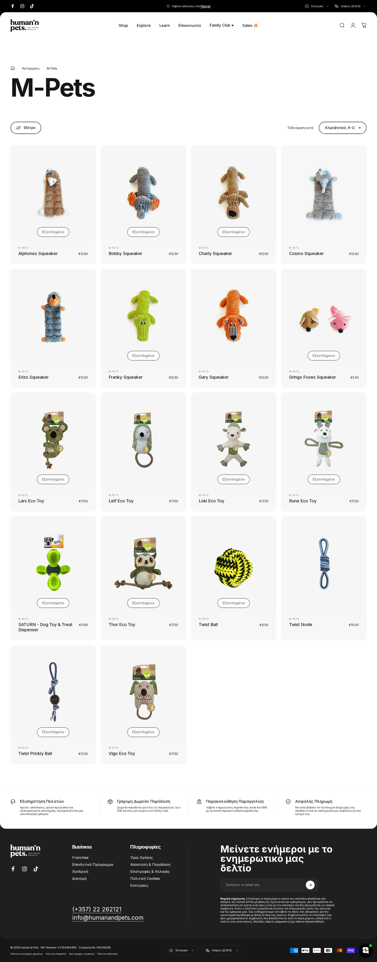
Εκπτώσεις (139, 885)
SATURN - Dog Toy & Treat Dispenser (45, 627)
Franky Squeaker (126, 377)
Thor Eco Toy (122, 624)
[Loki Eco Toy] (233, 440)
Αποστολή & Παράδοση (150, 864)
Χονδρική (80, 871)
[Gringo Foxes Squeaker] (324, 317)
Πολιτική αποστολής (107, 954)
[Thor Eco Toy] (143, 564)
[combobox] (317, 6)
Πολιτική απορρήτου (56, 954)
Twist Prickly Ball (35, 753)
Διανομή (79, 878)
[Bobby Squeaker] (143, 193)
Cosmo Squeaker (306, 253)
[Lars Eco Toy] (53, 440)
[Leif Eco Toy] (143, 440)
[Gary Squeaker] (233, 317)
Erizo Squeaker (33, 377)
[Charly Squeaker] (233, 193)
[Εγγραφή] (310, 885)
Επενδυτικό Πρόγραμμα (92, 864)
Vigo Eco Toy (122, 753)
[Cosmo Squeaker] (324, 193)
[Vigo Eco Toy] (143, 693)
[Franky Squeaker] (143, 317)
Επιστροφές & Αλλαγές (150, 871)
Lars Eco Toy (31, 500)
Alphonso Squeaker (38, 253)
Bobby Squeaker (125, 253)
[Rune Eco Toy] (324, 440)
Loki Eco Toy (211, 500)
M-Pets (23, 247)
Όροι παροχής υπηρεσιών (82, 954)
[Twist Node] (324, 564)
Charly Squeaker (215, 253)
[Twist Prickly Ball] (53, 693)
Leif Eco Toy (121, 500)
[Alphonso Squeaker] (53, 193)
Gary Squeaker (214, 377)
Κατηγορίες (31, 68)
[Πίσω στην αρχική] (12, 68)
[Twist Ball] (233, 564)
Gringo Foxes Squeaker (312, 377)
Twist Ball (208, 624)
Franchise (80, 857)
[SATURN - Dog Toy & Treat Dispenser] (53, 564)
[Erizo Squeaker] (53, 317)
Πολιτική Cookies (145, 878)
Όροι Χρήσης (141, 857)
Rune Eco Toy (303, 500)
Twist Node (300, 624)
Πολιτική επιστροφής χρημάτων (26, 954)
